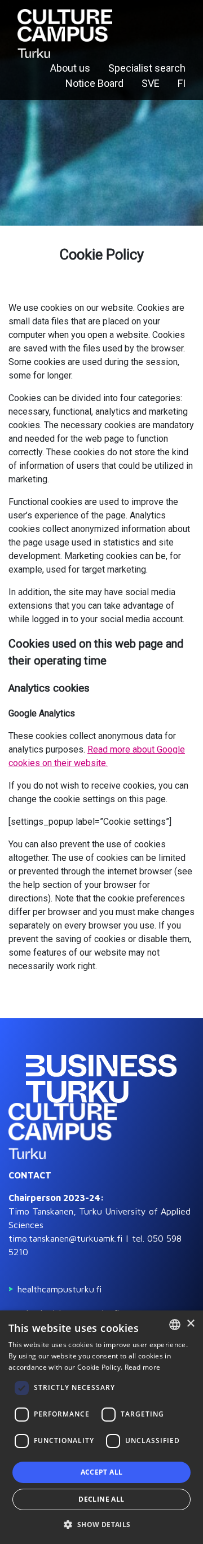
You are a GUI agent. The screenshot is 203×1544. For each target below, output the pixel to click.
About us (70, 68)
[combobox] (174, 1324)
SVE (151, 83)
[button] (101, 1524)
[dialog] (101, 1427)
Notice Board (94, 83)
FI (182, 83)
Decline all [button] (101, 1499)
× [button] (190, 1323)
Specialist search (147, 68)
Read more (143, 1367)
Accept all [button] (102, 1472)
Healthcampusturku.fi (59, 1289)
